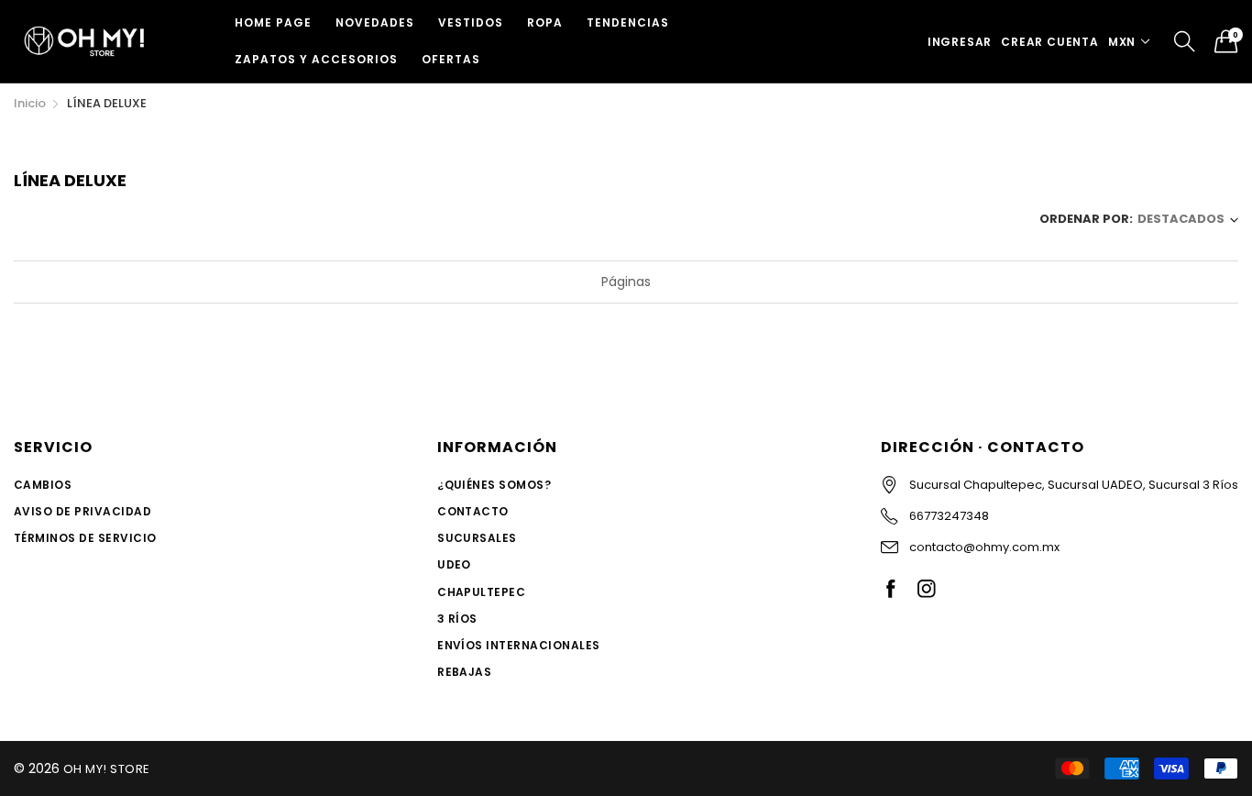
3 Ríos (457, 618)
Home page (273, 22)
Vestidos (470, 22)
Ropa (545, 22)
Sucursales (477, 538)
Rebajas (464, 672)
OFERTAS (451, 59)
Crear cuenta (1050, 42)
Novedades (374, 22)
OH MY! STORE (106, 769)
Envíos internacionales (518, 645)
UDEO (454, 564)
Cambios (42, 484)
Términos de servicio (85, 538)
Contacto (473, 511)
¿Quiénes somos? (494, 484)
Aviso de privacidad (82, 511)
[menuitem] (273, 23)
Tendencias (628, 22)
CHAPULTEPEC (481, 592)
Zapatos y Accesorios (316, 59)
